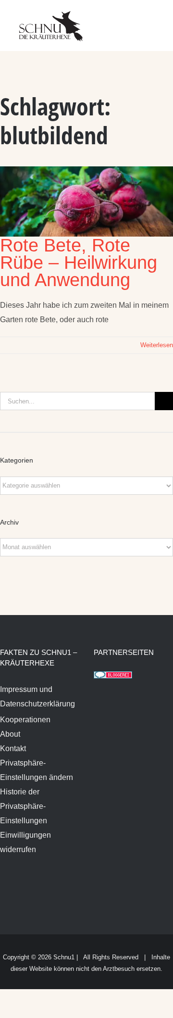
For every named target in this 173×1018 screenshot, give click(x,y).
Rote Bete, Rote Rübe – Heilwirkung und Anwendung (78, 262)
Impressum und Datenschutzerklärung (37, 696)
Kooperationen (25, 720)
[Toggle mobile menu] (155, 19)
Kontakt (13, 748)
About (10, 734)
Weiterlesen (156, 345)
